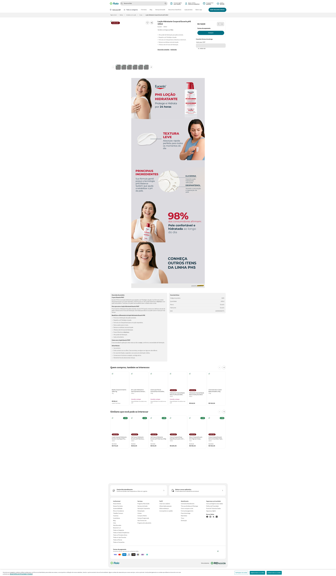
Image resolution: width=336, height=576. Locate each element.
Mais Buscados (117, 525)
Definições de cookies (241, 572)
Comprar (211, 32)
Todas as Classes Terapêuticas (121, 532)
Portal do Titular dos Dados (213, 508)
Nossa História (117, 503)
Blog (114, 520)
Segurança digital (211, 511)
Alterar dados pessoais (165, 506)
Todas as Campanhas (118, 542)
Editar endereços (164, 508)
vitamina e (126, 332)
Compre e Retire (142, 515)
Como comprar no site (187, 508)
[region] (168, 573)
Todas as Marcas (117, 540)
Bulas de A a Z (117, 528)
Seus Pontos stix (142, 520)
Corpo (140, 15)
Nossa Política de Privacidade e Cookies (21, 574)
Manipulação (140, 511)
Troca (182, 518)
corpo (140, 342)
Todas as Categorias (118, 530)
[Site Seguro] (220, 553)
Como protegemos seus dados (214, 503)
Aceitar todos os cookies (274, 572)
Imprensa (115, 515)
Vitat (114, 523)
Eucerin (222, 304)
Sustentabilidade (117, 508)
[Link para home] (114, 563)
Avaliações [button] (173, 49)
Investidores (116, 518)
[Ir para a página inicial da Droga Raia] (114, 3)
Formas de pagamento (187, 511)
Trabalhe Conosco (118, 513)
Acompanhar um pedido (166, 511)
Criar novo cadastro (164, 503)
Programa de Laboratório (144, 523)
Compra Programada (143, 518)
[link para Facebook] (207, 517)
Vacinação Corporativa (143, 508)
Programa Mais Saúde (143, 503)
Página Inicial (113, 15)
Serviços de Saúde (142, 506)
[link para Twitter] (213, 517)
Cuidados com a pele (131, 15)
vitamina (159, 301)
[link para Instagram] (210, 517)
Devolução (184, 520)
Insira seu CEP (200, 42)
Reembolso (184, 515)
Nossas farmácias (118, 506)
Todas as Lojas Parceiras (119, 537)
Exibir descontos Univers (217, 9)
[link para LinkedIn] (217, 517)
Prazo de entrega (185, 513)
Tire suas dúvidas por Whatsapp (189, 506)
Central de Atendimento (187, 503)
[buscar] (165, 3)
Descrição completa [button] (163, 49)
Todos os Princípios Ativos (120, 535)
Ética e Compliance (118, 511)
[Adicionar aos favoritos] (147, 22)
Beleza (121, 15)
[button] (132, 42)
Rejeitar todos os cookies (257, 572)
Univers (139, 513)
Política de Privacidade (212, 506)
